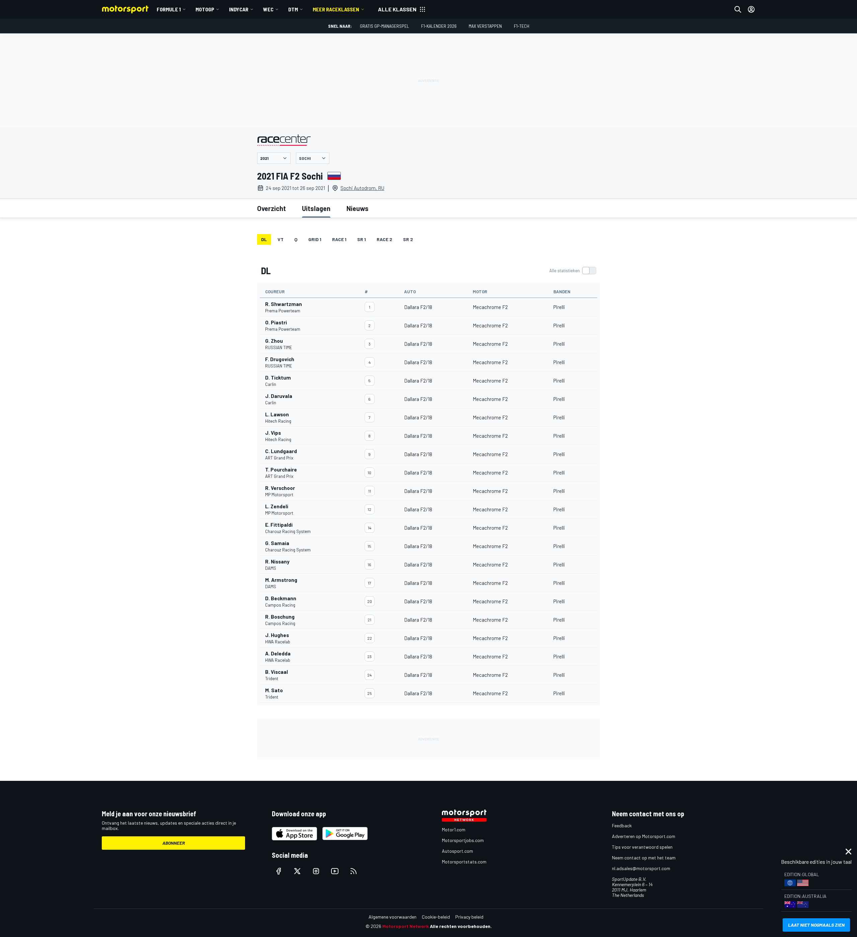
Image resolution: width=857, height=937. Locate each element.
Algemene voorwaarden (392, 917)
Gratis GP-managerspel (384, 26)
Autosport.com (457, 851)
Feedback (622, 825)
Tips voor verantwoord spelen (642, 847)
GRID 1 (314, 239)
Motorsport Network (405, 926)
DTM (293, 9)
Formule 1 (169, 9)
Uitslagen (316, 208)
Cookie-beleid (436, 917)
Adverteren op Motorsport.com (643, 836)
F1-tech (521, 26)
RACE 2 (384, 239)
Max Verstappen (485, 26)
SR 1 (361, 239)
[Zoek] (738, 9)
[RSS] (353, 871)
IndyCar (238, 9)
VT (281, 239)
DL (264, 239)
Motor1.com (453, 829)
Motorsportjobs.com (463, 840)
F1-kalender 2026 (439, 26)
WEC (268, 9)
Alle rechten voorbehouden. (461, 926)
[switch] (572, 270)
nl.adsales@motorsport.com (641, 868)
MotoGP (205, 9)
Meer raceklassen (336, 9)
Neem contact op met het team (644, 857)
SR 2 (408, 239)
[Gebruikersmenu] (751, 9)
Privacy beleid (469, 917)
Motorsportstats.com (464, 861)
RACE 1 (339, 239)
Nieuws (357, 208)
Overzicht (271, 208)
